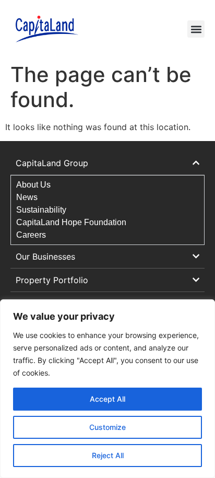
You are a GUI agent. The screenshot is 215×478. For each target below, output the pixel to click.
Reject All (108, 455)
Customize (107, 427)
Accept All (107, 398)
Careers (31, 234)
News (27, 197)
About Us (33, 184)
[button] (196, 29)
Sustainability (41, 209)
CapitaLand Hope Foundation (71, 222)
